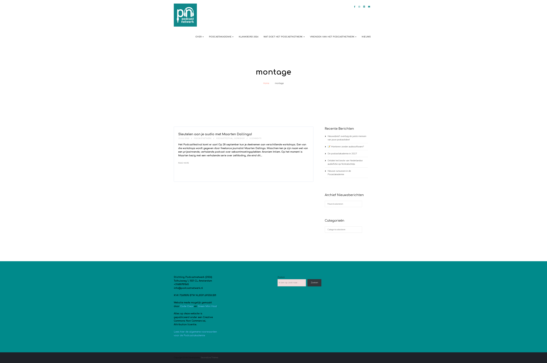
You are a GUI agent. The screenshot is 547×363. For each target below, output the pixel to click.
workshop (239, 138)
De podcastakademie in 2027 (342, 153)
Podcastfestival (224, 138)
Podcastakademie (220, 37)
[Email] (369, 7)
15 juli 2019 (183, 138)
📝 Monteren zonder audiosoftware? (346, 146)
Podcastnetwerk (202, 138)
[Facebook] (354, 7)
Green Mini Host (207, 306)
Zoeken (281, 277)
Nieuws (366, 37)
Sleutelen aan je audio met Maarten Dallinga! (215, 134)
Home (266, 83)
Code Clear (186, 306)
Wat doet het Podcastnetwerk (283, 37)
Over (198, 37)
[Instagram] (359, 7)
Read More (183, 163)
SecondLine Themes (209, 357)
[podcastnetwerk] (185, 15)
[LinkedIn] (364, 7)
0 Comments (255, 138)
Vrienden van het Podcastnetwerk (332, 37)
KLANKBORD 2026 (248, 37)
